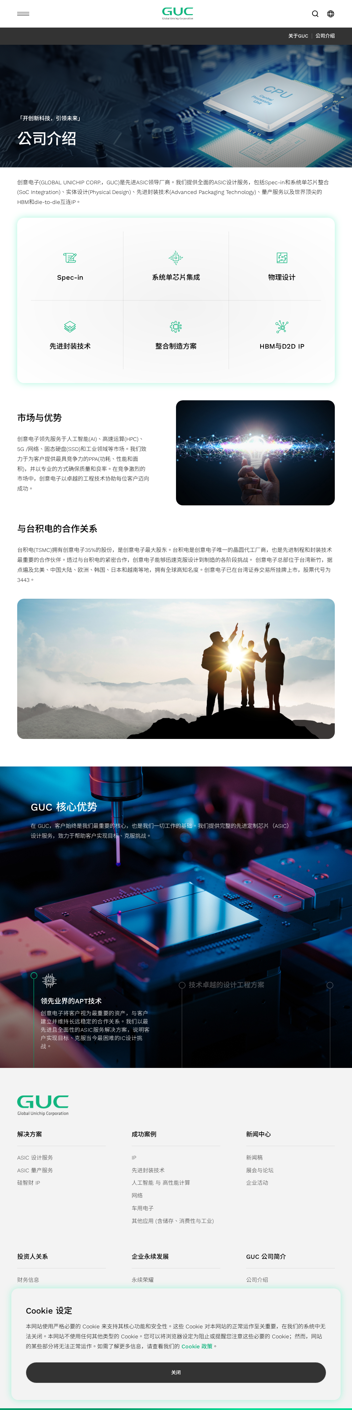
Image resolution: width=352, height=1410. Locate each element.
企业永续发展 (150, 1256)
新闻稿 (254, 1157)
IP (134, 1157)
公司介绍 (257, 1280)
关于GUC (298, 36)
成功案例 (144, 1134)
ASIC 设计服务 (35, 1157)
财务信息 (28, 1280)
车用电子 (143, 1208)
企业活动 (257, 1183)
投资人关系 (32, 1256)
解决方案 (29, 1134)
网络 (137, 1195)
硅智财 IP (28, 1183)
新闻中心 (258, 1134)
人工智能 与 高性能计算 (161, 1183)
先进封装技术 (148, 1170)
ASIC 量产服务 (35, 1170)
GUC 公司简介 (266, 1256)
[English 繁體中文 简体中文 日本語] (330, 14)
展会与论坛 (260, 1170)
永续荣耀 (143, 1280)
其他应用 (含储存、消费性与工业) (173, 1221)
